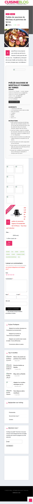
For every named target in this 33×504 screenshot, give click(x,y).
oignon (8, 254)
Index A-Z (18, 16)
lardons (22, 251)
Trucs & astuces (20, 30)
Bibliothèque (19, 33)
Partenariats (12, 412)
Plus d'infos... (9, 243)
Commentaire (9, 278)
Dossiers (18, 23)
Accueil (18, 9)
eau (12, 251)
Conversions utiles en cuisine (16, 344)
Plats (7, 14)
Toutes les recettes (21, 12)
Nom (7, 294)
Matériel (17, 26)
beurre (8, 251)
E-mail (18, 294)
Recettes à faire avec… (22, 19)
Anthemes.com (16, 492)
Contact (11, 419)
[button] (9, 89)
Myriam (10, 25)
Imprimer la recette (14, 101)
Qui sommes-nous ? (14, 416)
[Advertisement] (16, 468)
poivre (13, 254)
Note (7, 272)
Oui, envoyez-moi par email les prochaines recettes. (14, 312)
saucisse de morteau (11, 257)
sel (19, 257)
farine (16, 251)
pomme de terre (20, 254)
